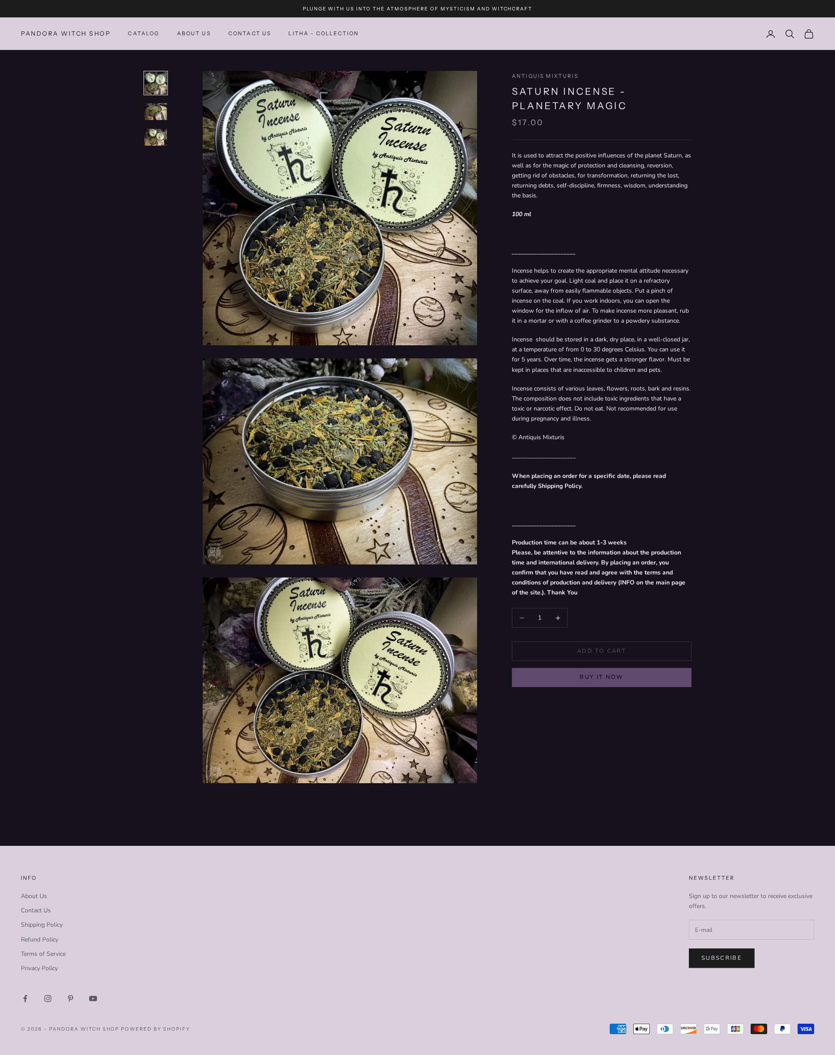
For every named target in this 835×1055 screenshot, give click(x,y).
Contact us (249, 33)
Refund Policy (39, 939)
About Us (194, 33)
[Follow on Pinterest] (70, 998)
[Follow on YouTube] (93, 998)
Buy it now (601, 677)
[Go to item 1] (156, 83)
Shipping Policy (42, 925)
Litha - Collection (323, 33)
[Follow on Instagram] (47, 998)
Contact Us (36, 910)
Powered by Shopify (155, 1029)
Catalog (143, 33)
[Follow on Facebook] (25, 998)
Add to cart (601, 651)
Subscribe (721, 958)
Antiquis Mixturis (545, 76)
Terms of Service (43, 954)
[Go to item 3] (156, 137)
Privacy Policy (39, 968)
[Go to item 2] (156, 111)
